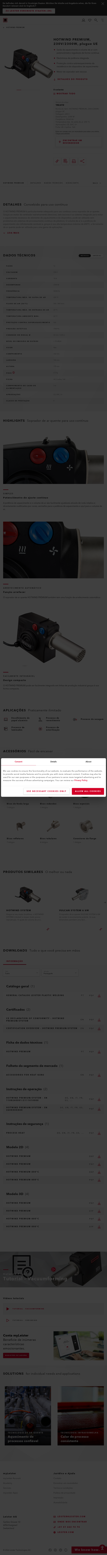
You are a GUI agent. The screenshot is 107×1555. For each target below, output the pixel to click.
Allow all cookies (88, 791)
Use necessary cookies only (46, 791)
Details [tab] (53, 762)
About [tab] (88, 762)
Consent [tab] (18, 762)
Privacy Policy (81, 780)
